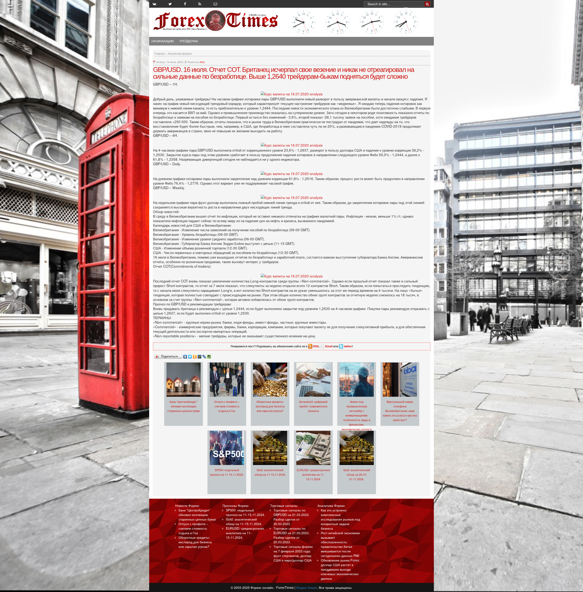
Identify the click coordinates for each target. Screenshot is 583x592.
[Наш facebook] (185, 4)
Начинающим (162, 41)
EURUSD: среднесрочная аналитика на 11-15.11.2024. (313, 474)
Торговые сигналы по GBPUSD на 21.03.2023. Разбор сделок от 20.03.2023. (291, 517)
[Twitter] (190, 355)
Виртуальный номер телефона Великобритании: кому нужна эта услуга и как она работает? (400, 411)
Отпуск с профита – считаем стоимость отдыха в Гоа (227, 406)
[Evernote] (209, 355)
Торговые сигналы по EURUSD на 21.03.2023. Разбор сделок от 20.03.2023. (291, 535)
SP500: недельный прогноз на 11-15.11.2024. (245, 512)
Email (328, 346)
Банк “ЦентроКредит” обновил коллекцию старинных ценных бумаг (183, 406)
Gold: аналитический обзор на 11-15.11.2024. (244, 521)
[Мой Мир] (199, 355)
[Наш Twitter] (170, 4)
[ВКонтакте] (185, 355)
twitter (348, 346)
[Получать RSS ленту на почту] (215, 4)
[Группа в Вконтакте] (154, 4)
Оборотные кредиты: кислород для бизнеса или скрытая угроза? (270, 406)
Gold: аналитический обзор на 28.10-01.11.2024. (356, 474)
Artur (202, 62)
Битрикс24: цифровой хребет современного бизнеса (313, 406)
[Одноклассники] (194, 355)
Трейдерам (188, 41)
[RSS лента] (199, 4)
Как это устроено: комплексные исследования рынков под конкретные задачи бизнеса (340, 519)
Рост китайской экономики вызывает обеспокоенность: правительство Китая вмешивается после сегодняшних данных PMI (340, 544)
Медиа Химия (306, 587)
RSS (316, 346)
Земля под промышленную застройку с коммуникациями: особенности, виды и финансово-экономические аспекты (356, 415)
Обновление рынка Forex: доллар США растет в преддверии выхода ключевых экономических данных (340, 569)
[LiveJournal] (204, 355)
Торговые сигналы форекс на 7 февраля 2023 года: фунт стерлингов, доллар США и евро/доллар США (293, 553)
